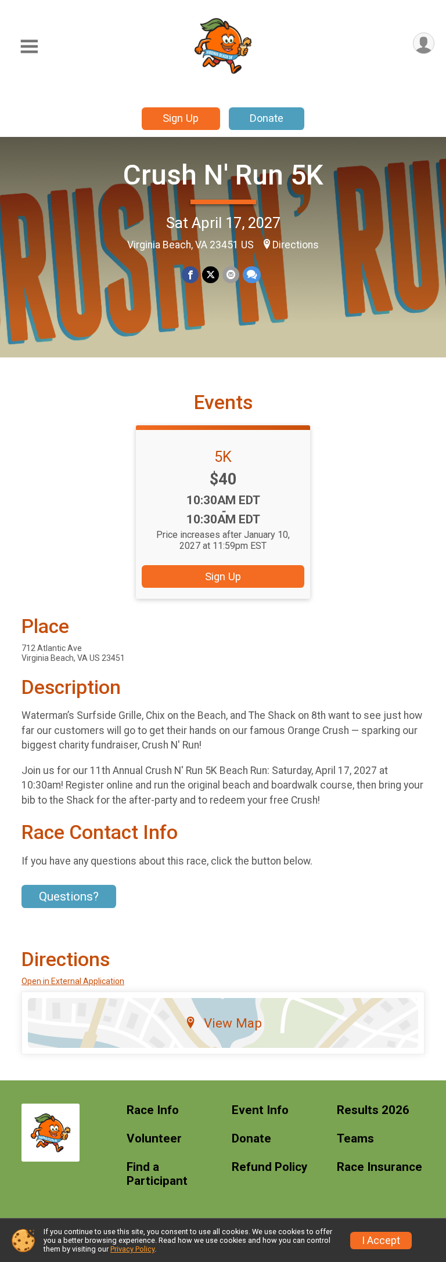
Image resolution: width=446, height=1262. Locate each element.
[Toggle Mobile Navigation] (29, 47)
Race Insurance (379, 1167)
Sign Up (181, 118)
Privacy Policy (132, 1249)
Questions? (69, 896)
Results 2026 (373, 1110)
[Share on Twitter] (210, 274)
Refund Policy (269, 1167)
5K (223, 456)
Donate (266, 118)
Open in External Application (72, 981)
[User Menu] (423, 43)
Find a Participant (157, 1174)
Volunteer (154, 1138)
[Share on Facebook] (190, 274)
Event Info (260, 1110)
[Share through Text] (252, 274)
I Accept (381, 1240)
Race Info (153, 1110)
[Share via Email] (230, 274)
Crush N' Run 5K (223, 174)
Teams (355, 1138)
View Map (233, 1022)
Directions (295, 245)
